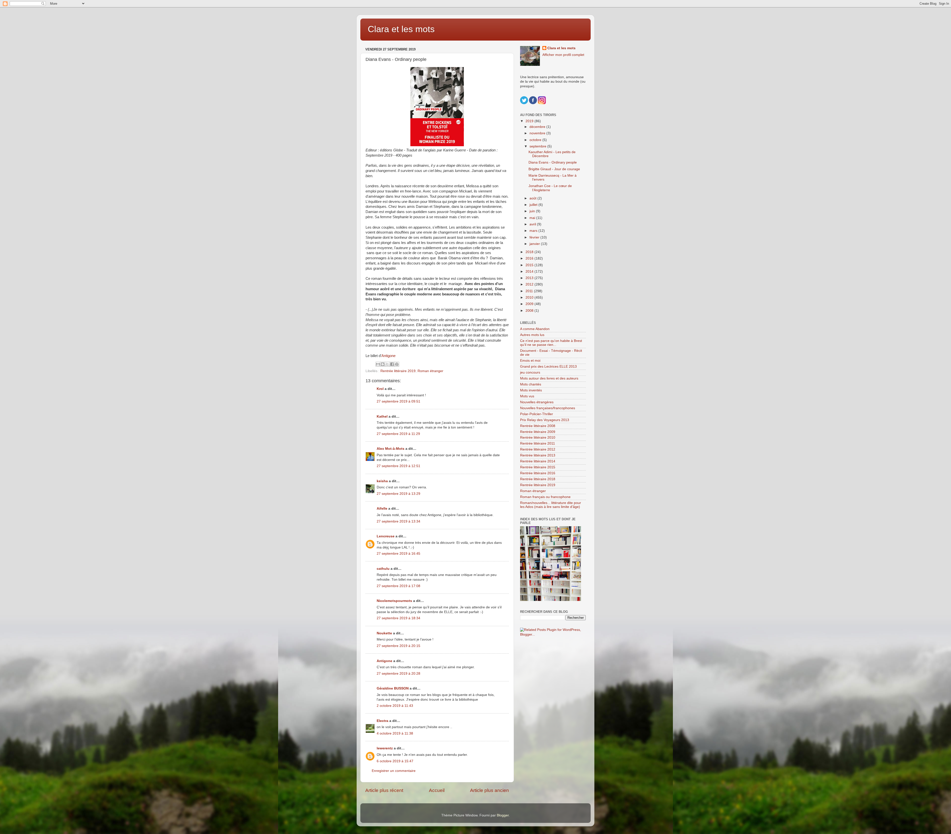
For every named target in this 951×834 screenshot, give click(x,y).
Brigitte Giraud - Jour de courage (554, 169)
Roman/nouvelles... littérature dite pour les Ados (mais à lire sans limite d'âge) (550, 505)
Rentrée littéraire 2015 (537, 467)
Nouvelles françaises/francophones (547, 408)
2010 (530, 297)
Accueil (437, 790)
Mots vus (527, 396)
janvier (535, 244)
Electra (382, 721)
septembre (538, 146)
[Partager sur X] (387, 364)
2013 (530, 278)
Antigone (388, 356)
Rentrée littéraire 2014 (537, 461)
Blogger (503, 815)
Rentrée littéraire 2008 (537, 426)
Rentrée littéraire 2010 (537, 437)
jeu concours (530, 372)
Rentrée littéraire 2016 (537, 473)
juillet (533, 205)
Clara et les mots (401, 29)
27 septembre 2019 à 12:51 (398, 466)
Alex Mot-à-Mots (390, 449)
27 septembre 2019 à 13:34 (398, 521)
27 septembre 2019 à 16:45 (398, 553)
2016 (530, 258)
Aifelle (382, 508)
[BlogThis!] (382, 364)
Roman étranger (430, 371)
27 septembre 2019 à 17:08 (398, 586)
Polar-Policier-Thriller (536, 414)
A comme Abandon (535, 329)
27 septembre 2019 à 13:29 (398, 494)
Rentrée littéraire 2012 (537, 449)
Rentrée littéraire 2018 (537, 479)
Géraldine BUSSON (393, 688)
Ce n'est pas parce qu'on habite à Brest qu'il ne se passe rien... (551, 343)
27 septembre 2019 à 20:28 (398, 673)
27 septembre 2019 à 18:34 (398, 618)
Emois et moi (530, 360)
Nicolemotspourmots (394, 601)
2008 (530, 310)
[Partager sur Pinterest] (396, 364)
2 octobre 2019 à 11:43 (395, 706)
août (533, 198)
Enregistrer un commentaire (394, 771)
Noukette (384, 633)
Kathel (382, 416)
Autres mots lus (532, 335)
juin (532, 211)
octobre (535, 140)
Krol (380, 389)
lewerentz (385, 748)
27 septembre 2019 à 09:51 (398, 401)
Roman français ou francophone (545, 497)
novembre (537, 133)
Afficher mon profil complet (563, 55)
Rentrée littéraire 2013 (537, 455)
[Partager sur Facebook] (392, 364)
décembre (537, 127)
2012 (530, 284)
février (534, 237)
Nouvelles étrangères (537, 402)
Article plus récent (384, 790)
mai (532, 218)
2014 (530, 271)
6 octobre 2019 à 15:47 (395, 761)
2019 (530, 121)
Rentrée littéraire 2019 (398, 371)
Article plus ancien (489, 790)
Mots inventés (531, 390)
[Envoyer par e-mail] (377, 364)
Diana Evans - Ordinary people (552, 162)
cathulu (383, 569)
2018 (530, 252)
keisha (382, 481)
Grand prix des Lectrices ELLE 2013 (548, 366)
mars (533, 231)
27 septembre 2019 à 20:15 (398, 646)
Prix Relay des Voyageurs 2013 (544, 420)
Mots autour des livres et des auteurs (549, 378)
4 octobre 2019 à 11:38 (395, 733)
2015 (530, 265)
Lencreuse (386, 536)
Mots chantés (530, 384)
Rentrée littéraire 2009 (537, 432)
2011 (530, 291)
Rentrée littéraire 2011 (537, 443)
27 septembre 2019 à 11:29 (398, 434)
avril (533, 224)
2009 (530, 304)
